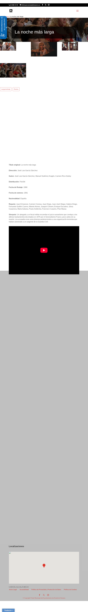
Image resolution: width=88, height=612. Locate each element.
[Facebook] (42, 5)
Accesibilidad (24, 589)
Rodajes (6, 16)
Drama (16, 89)
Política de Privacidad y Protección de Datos (46, 589)
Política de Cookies (70, 589)
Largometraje (5, 89)
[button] (77, 12)
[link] (11, 11)
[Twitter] (45, 5)
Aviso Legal (13, 589)
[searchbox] (53, 3)
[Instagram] (48, 5)
